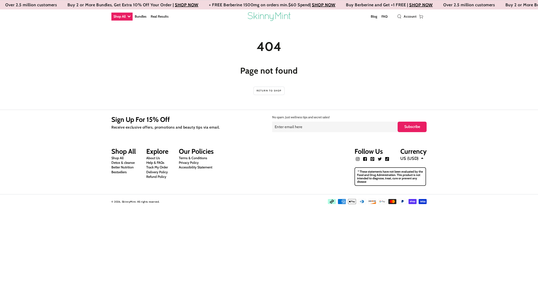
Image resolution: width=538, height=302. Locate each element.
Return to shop (269, 90)
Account (410, 16)
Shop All (117, 158)
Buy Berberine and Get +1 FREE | (377, 4)
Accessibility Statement (195, 167)
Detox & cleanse (123, 163)
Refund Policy (156, 177)
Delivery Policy (157, 172)
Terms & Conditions (193, 158)
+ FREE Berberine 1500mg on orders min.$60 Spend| (260, 4)
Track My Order (157, 167)
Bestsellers (119, 172)
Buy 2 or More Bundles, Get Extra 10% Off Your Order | (121, 4)
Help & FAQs (155, 163)
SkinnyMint (129, 201)
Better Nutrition (122, 167)
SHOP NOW (186, 4)
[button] (399, 16)
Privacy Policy (189, 163)
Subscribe (412, 126)
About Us (153, 158)
